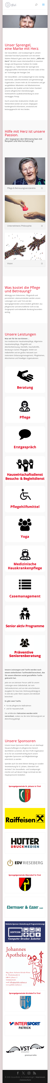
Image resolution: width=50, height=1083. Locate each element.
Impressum (40, 1077)
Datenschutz (25, 1080)
